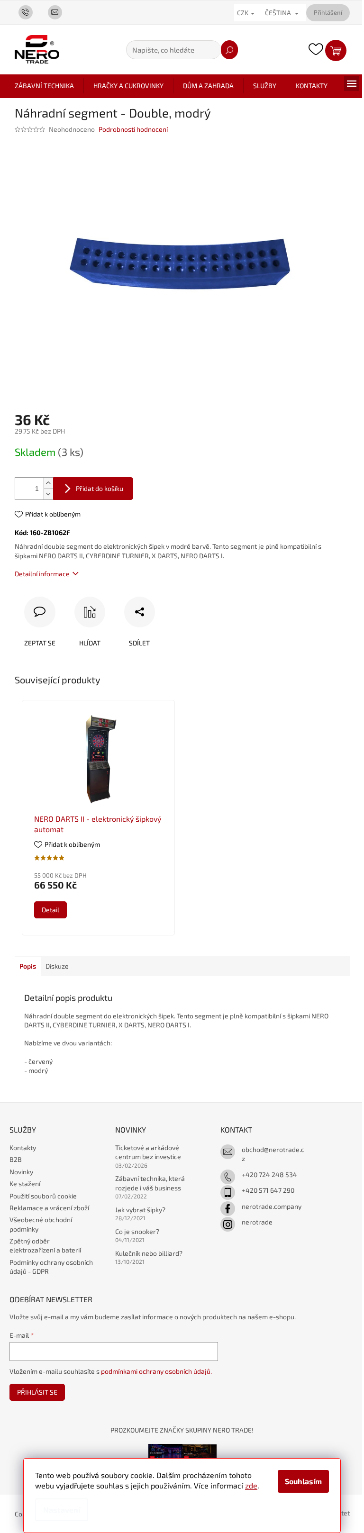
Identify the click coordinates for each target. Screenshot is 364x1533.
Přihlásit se (37, 1392)
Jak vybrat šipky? (140, 1210)
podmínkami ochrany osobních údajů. (156, 1371)
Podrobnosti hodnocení (133, 129)
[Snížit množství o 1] (48, 494)
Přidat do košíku (99, 488)
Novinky (21, 1172)
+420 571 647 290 (268, 1190)
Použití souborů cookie (43, 1196)
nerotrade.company (271, 1206)
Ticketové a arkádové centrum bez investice (148, 1152)
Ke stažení (24, 1183)
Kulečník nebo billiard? (148, 1253)
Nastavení (61, 1509)
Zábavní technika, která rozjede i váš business (150, 1182)
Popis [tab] (27, 966)
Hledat (229, 49)
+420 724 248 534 (269, 1174)
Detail (50, 910)
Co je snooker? (137, 1231)
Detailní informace (42, 574)
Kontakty (22, 1147)
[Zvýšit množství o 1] (48, 483)
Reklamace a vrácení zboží (49, 1208)
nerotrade (257, 1222)
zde (251, 1485)
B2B (15, 1159)
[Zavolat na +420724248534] (29, 12)
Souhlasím (303, 1481)
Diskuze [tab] (57, 966)
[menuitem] (44, 85)
